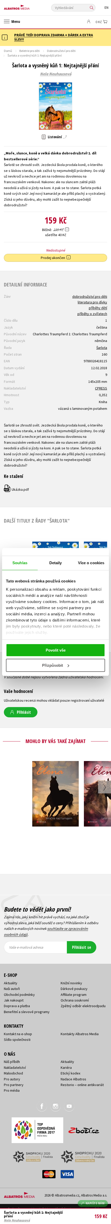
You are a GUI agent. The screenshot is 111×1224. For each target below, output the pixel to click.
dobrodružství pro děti (89, 296)
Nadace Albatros (73, 1079)
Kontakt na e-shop (18, 1034)
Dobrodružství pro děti (61, 51)
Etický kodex (70, 1073)
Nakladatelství (15, 1067)
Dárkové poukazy (74, 988)
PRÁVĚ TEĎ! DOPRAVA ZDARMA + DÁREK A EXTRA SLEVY (53, 37)
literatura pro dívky (92, 302)
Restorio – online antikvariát (82, 1084)
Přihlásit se (81, 947)
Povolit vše (56, 650)
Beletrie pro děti (29, 51)
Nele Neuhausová (55, 74)
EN (106, 7)
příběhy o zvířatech (92, 313)
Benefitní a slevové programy (27, 1011)
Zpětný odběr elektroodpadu (83, 1006)
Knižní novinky (71, 983)
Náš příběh (12, 1061)
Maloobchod (13, 1073)
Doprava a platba (17, 1006)
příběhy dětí (98, 307)
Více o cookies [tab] (91, 563)
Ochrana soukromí (75, 1000)
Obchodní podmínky (19, 994)
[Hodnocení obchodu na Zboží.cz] (84, 1128)
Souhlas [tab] (19, 563)
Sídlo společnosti (17, 1039)
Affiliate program (73, 994)
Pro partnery (13, 1084)
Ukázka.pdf (16, 489)
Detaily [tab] (55, 563)
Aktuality (10, 983)
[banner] (27, 6)
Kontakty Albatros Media (80, 1034)
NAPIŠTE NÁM (95, 1203)
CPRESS (101, 388)
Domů (8, 51)
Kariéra (66, 1067)
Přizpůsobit (52, 665)
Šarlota (101, 347)
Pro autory (12, 1079)
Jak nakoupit (13, 1000)
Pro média (12, 1090)
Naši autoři (12, 988)
